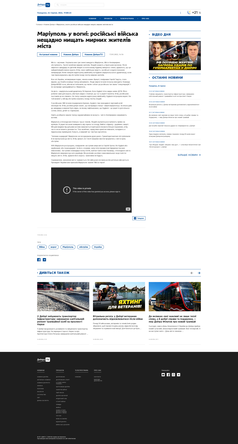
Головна (39, 24)
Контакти (97, 376)
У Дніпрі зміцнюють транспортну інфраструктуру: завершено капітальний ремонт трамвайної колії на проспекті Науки (60, 320)
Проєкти (108, 18)
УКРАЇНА (40, 385)
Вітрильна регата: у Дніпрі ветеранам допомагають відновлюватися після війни (118, 317)
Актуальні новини (48, 54)
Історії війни (60, 401)
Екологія (40, 391)
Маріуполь (68, 247)
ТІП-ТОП (58, 415)
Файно (58, 407)
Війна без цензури (63, 424)
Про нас (145, 18)
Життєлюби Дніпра (63, 386)
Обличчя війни (61, 389)
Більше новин (188, 155)
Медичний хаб (61, 398)
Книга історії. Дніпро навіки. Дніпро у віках (61, 411)
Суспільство (41, 394)
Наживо (78, 376)
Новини (92, 18)
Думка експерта (43, 400)
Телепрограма (127, 18)
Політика (40, 388)
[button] (199, 273)
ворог (54, 247)
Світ (38, 397)
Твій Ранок (60, 392)
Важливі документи (98, 380)
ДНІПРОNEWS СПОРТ (63, 379)
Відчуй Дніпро (61, 421)
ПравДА (58, 404)
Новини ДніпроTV (94, 54)
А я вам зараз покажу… (61, 383)
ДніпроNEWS (60, 376)
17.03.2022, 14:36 (116, 54)
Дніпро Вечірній (62, 395)
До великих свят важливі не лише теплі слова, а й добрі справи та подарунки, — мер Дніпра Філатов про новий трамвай (172, 319)
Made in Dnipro (61, 418)
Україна (98, 247)
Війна (42, 247)
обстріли (83, 247)
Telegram (140, 218)
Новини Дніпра (49, 24)
